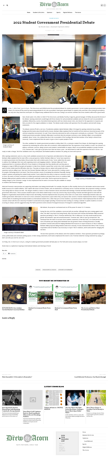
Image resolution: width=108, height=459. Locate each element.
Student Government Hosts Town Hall (40, 309)
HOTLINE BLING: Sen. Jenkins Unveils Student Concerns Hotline (13, 309)
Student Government (65, 270)
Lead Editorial (88, 441)
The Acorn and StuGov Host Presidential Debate (90, 309)
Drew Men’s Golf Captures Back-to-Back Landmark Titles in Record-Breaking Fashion (32, 414)
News (28, 12)
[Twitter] (102, 5)
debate (38, 270)
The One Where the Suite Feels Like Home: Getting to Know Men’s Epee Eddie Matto (74, 410)
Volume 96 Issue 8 (54, 18)
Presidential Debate (49, 270)
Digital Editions (67, 12)
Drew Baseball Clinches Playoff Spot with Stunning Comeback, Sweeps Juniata (11, 409)
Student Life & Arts (38, 12)
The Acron (78, 12)
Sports (58, 12)
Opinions (49, 12)
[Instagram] (104, 5)
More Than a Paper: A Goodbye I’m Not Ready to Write (95, 409)
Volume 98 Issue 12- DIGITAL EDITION (53, 408)
